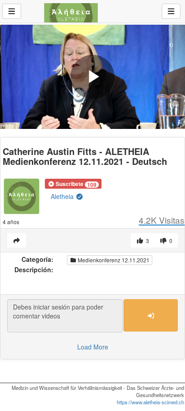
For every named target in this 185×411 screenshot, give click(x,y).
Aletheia (63, 196)
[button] (73, 184)
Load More (92, 346)
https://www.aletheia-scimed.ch (150, 402)
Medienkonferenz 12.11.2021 (113, 260)
